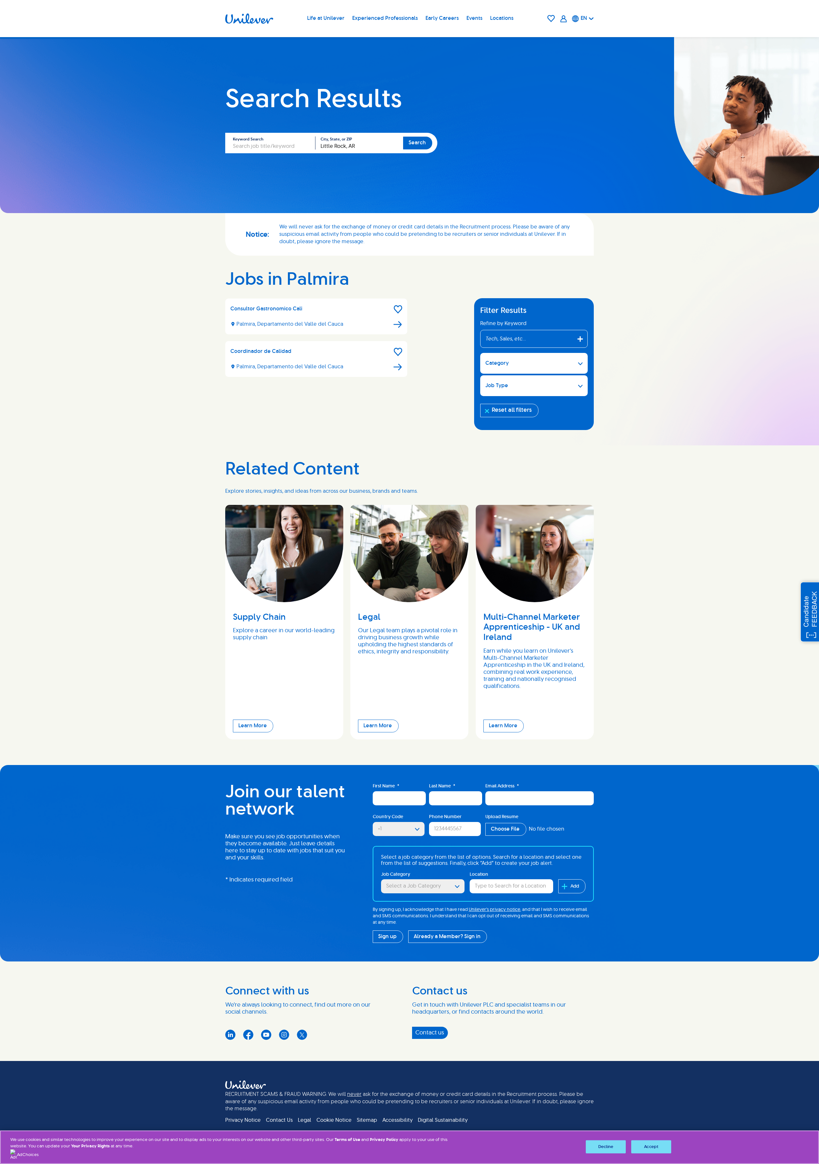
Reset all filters (512, 410)
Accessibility (397, 1120)
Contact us (429, 1033)
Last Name (442, 786)
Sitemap (367, 1120)
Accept (651, 1146)
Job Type (496, 385)
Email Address (502, 786)
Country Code (388, 817)
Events (474, 18)
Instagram (284, 1035)
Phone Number (445, 817)
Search (417, 142)
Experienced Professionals (385, 18)
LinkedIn (230, 1035)
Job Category (395, 874)
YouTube (266, 1035)
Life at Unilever (326, 18)
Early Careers (442, 18)
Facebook (248, 1035)
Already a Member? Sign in (447, 936)
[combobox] (359, 143)
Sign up (387, 936)
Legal (304, 1120)
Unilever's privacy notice (494, 909)
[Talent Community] (563, 18)
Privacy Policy (384, 1140)
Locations (501, 18)
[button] (398, 309)
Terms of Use (347, 1140)
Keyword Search (248, 139)
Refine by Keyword (503, 323)
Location (479, 874)
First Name (386, 786)
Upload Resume (501, 817)
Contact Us (279, 1120)
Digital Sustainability (443, 1120)
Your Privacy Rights (90, 1146)
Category (497, 363)
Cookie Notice (334, 1120)
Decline (606, 1146)
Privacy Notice (243, 1120)
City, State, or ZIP (336, 139)
